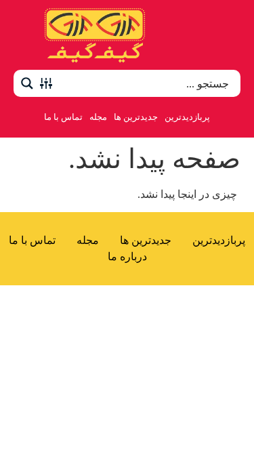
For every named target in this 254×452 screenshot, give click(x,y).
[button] (225, 35)
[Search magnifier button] (27, 83)
